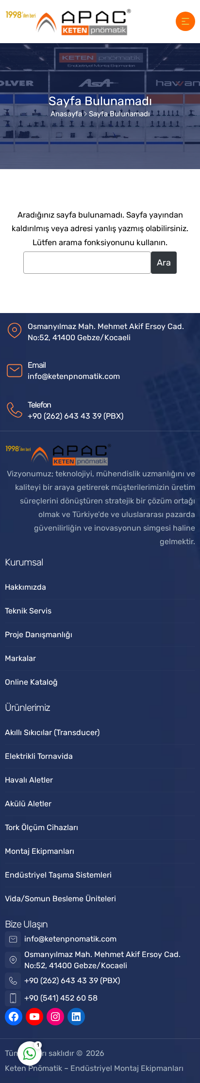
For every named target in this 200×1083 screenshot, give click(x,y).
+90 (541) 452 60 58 (61, 998)
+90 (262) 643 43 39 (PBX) (75, 416)
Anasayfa (66, 114)
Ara (164, 262)
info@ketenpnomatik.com (74, 376)
